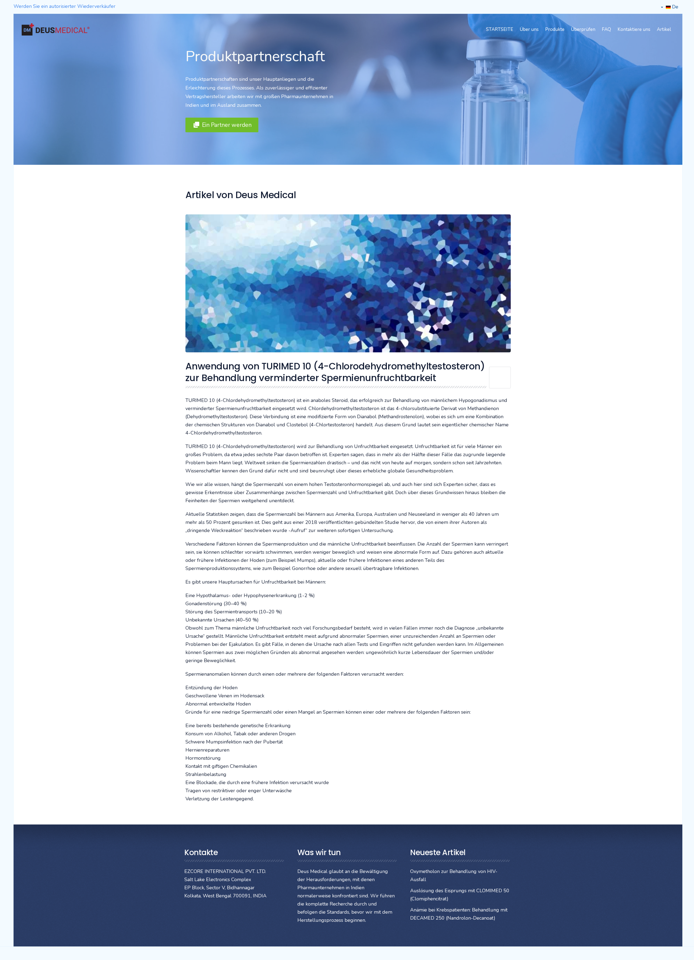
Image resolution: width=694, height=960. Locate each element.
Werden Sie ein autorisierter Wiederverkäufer (64, 6)
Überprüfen (583, 29)
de (674, 7)
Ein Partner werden (226, 125)
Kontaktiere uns (634, 29)
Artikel (664, 29)
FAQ (606, 29)
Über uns (529, 29)
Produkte (554, 29)
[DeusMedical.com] (55, 29)
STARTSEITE (499, 29)
